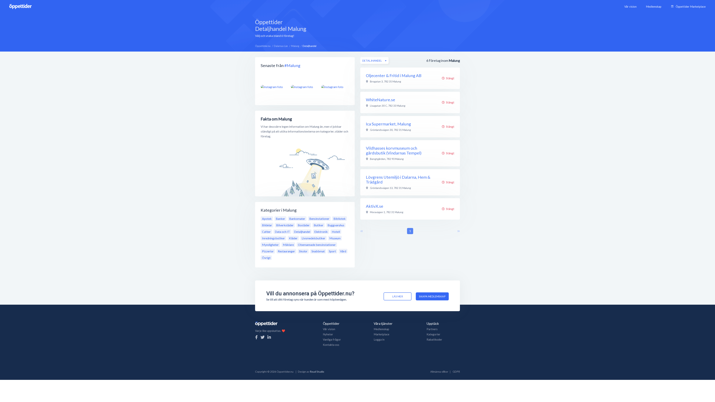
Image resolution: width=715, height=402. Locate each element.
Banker (280, 218)
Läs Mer (397, 296)
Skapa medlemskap (432, 296)
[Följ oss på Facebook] (256, 337)
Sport (332, 251)
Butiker (318, 225)
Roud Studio (317, 371)
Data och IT (282, 231)
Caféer (266, 231)
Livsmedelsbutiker (313, 238)
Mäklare (288, 244)
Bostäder (304, 225)
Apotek (267, 218)
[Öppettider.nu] (20, 6)
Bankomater (297, 218)
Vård (343, 251)
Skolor (303, 251)
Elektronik (321, 231)
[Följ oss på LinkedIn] (269, 337)
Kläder (293, 238)
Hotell (336, 231)
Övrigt (266, 257)
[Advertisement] (387, 27)
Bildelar (267, 225)
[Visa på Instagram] (273, 87)
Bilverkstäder (285, 225)
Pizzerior (268, 251)
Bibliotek (339, 218)
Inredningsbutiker (273, 238)
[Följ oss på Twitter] (262, 337)
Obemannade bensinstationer (317, 244)
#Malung (292, 65)
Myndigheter (270, 244)
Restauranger (286, 251)
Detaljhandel (302, 231)
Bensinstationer (319, 218)
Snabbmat (318, 251)
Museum (335, 238)
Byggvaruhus (336, 225)
